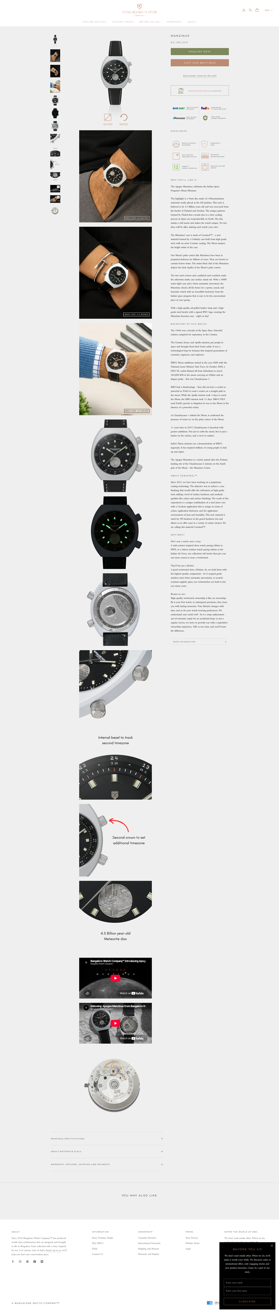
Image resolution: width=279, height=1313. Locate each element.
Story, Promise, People (102, 1238)
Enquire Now (200, 51)
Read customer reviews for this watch (200, 76)
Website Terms (193, 1243)
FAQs (94, 1249)
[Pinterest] (27, 1261)
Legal (188, 1249)
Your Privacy (192, 1238)
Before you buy (150, 22)
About (192, 22)
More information (184, 642)
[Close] (272, 1245)
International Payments (149, 1243)
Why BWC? (97, 1243)
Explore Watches (94, 22)
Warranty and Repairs (148, 1254)
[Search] (250, 9)
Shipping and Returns (148, 1249)
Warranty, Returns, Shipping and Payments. (81, 1164)
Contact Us (97, 1254)
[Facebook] (13, 1261)
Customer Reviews (147, 1238)
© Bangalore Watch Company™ (36, 1303)
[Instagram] (20, 1261)
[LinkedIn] (42, 1261)
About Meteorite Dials (66, 1151)
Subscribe (247, 1301)
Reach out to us (53, 1250)
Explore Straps (122, 22)
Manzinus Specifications (68, 1139)
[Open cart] (257, 10)
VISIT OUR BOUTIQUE (200, 62)
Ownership (174, 22)
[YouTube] (34, 1261)
